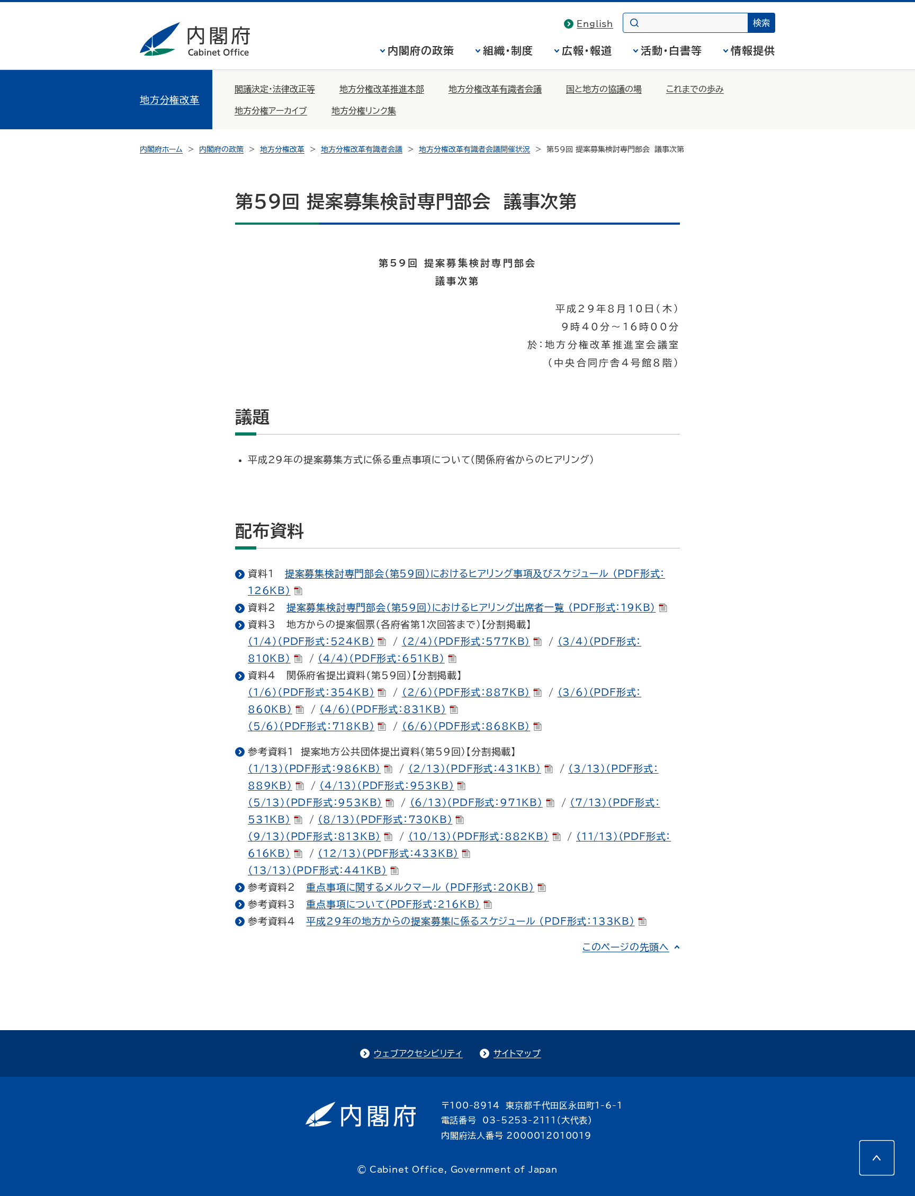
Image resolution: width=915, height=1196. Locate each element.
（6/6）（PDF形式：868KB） (466, 726)
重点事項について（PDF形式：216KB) (393, 904)
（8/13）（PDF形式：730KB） (385, 819)
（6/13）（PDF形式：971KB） (476, 802)
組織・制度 (508, 50)
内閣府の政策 (421, 50)
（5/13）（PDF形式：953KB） (315, 802)
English (595, 24)
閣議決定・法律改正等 (275, 89)
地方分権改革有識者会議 (495, 89)
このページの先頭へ (625, 947)
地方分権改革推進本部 (381, 89)
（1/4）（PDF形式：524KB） (311, 641)
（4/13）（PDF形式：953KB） (386, 785)
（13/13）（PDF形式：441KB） (317, 870)
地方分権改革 (170, 99)
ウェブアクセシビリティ (418, 1053)
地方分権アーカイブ (271, 111)
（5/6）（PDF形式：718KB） (311, 726)
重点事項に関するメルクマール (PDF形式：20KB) (420, 887)
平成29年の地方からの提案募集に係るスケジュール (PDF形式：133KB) (470, 921)
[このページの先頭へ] (877, 1158)
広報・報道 (587, 50)
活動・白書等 (671, 50)
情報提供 (753, 50)
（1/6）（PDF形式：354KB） (311, 692)
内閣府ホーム (161, 149)
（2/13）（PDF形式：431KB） (474, 768)
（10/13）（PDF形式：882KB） (478, 836)
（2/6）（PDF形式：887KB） (466, 692)
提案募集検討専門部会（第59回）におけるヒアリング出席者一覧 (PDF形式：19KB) (471, 607)
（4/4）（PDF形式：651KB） (381, 658)
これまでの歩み (695, 89)
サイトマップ (517, 1053)
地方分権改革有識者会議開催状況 (474, 149)
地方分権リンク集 (363, 111)
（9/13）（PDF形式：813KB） (314, 836)
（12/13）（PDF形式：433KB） (388, 853)
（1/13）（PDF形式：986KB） (314, 768)
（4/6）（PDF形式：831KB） (382, 709)
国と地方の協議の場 (604, 89)
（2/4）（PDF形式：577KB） (466, 641)
